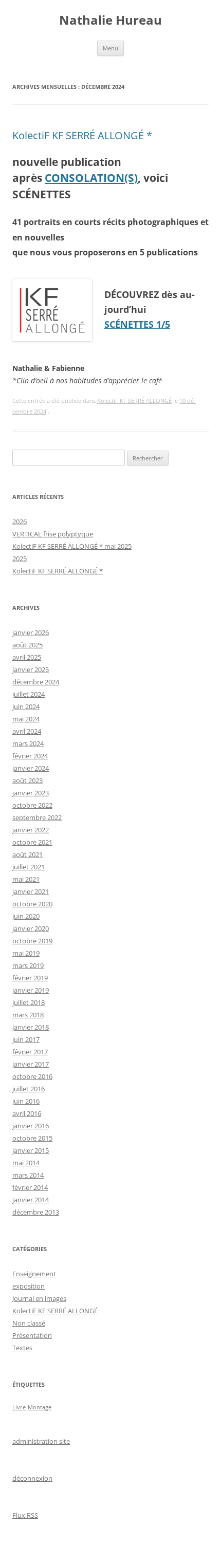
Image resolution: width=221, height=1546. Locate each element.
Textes (22, 1347)
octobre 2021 (32, 842)
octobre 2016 (32, 1076)
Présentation (32, 1335)
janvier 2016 (30, 1125)
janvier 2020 (30, 928)
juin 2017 (26, 1039)
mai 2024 (26, 718)
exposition (28, 1286)
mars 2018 (28, 1014)
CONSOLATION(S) (91, 178)
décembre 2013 (35, 1212)
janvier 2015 (30, 1150)
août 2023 (27, 780)
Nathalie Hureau (110, 20)
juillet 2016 (28, 1088)
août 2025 (27, 644)
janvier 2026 (30, 632)
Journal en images (39, 1298)
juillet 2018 (28, 1002)
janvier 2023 (30, 792)
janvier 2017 (30, 1064)
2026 (19, 521)
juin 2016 (26, 1101)
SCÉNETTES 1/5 (137, 324)
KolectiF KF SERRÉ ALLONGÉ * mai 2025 (72, 546)
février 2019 (30, 977)
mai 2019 (26, 953)
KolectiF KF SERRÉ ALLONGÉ (134, 400)
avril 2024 (26, 731)
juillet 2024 (28, 694)
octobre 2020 (32, 903)
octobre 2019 (32, 940)
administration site (41, 1441)
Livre (19, 1407)
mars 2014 (28, 1175)
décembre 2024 (35, 681)
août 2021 (27, 854)
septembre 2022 (37, 817)
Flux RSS (25, 1515)
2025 (19, 558)
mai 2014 (26, 1162)
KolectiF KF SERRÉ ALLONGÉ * (82, 135)
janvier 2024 (30, 768)
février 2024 (30, 755)
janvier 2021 (30, 891)
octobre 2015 (32, 1138)
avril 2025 (26, 657)
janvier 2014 (30, 1199)
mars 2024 (28, 743)
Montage (39, 1407)
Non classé (28, 1323)
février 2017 (30, 1051)
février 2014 (30, 1187)
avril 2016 (26, 1113)
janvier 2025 (30, 669)
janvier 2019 (30, 990)
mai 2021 (26, 879)
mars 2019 (28, 965)
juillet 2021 (28, 866)
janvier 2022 (30, 829)
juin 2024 (26, 706)
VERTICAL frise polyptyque (52, 533)
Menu (110, 48)
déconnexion (32, 1478)
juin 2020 (26, 916)
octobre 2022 (32, 805)
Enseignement (34, 1273)
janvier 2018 (30, 1027)
